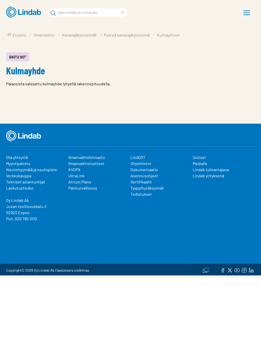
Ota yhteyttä (17, 157)
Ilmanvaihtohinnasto (86, 157)
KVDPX (74, 169)
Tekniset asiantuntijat (25, 181)
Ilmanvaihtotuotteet (86, 163)
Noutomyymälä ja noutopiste (31, 169)
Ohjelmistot (141, 163)
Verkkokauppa (18, 175)
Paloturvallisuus (82, 187)
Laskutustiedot (20, 187)
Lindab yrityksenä (208, 175)
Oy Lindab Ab (17, 200)
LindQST (137, 157)
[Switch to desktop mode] (206, 269)
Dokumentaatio (144, 169)
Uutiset (199, 157)
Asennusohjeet (144, 175)
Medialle (200, 163)
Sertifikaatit (141, 181)
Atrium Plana (79, 181)
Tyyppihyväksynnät (147, 187)
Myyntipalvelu (18, 163)
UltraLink (76, 175)
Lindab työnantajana (211, 169)
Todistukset (141, 194)
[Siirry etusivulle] (25, 12)
